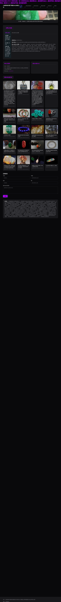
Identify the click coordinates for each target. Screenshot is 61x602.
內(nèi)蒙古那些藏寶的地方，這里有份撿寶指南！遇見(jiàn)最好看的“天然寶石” (23, 166)
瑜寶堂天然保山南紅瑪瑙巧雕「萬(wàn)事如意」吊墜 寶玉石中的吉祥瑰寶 (9, 120)
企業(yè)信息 (49, 6)
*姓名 (4, 175)
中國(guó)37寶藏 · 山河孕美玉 (37, 118)
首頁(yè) (21, 6)
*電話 (32, 175)
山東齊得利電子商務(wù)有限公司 (11, 6)
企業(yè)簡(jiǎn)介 (28, 6)
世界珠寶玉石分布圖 (7, 135)
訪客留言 (54, 6)
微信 (4, 180)
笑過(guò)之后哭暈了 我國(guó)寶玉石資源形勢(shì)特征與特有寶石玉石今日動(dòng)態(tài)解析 (9, 166)
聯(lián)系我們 (42, 6)
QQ (31, 180)
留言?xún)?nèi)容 (6, 185)
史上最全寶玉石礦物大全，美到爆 (51, 165)
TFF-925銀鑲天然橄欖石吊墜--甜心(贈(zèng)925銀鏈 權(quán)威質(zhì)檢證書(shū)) (51, 92)
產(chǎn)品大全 (35, 6)
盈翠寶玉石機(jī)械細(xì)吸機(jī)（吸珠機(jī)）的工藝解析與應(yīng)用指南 (23, 92)
